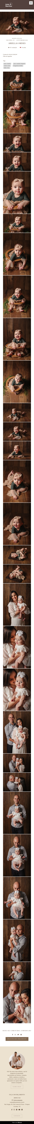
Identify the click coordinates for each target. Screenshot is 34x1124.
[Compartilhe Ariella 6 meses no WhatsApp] (15, 1034)
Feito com (17, 1122)
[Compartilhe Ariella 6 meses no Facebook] (12, 1034)
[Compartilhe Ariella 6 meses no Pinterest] (21, 1034)
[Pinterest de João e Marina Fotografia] (16, 1109)
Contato (17, 1116)
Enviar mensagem (18, 1100)
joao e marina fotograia (19, 63)
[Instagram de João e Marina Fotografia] (14, 1109)
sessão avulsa (7, 65)
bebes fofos (7, 68)
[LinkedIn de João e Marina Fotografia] (22, 1109)
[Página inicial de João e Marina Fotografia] (9, 4)
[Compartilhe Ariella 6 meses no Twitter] (18, 1034)
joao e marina (7, 63)
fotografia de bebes (18, 65)
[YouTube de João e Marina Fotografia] (19, 1109)
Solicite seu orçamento (17, 1039)
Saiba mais (17, 1086)
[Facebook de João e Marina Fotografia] (11, 1109)
